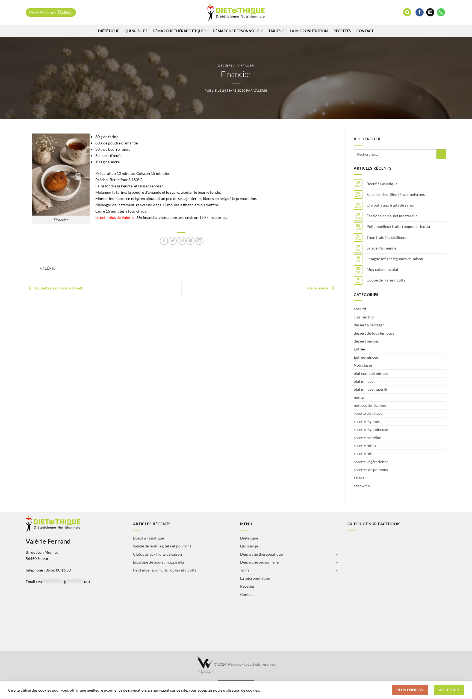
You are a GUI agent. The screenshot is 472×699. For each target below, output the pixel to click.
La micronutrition (309, 31)
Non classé (363, 365)
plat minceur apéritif (371, 389)
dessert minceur (367, 341)
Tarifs (275, 31)
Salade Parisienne (381, 248)
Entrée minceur (367, 357)
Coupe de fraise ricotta (386, 280)
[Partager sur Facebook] (164, 241)
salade (359, 477)
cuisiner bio (364, 317)
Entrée (359, 349)
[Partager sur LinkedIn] (199, 241)
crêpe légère (318, 288)
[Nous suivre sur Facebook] (419, 12)
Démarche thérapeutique (178, 31)
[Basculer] (337, 554)
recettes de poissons (371, 469)
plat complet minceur (372, 373)
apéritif (360, 308)
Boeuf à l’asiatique (382, 184)
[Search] (407, 12)
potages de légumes (370, 405)
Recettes (342, 31)
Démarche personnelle (236, 31)
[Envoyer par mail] (182, 241)
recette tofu (364, 453)
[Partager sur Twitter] (173, 241)
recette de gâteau (368, 413)
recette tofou (365, 445)
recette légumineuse (371, 429)
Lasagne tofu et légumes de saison (395, 259)
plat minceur (364, 381)
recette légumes (367, 421)
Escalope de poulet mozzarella (392, 216)
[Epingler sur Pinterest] (190, 241)
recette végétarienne (371, 461)
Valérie (260, 90)
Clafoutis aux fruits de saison (391, 205)
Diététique (108, 31)
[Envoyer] (441, 154)
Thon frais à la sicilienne (387, 237)
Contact (365, 31)
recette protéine (367, 437)
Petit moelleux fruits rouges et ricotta (398, 226)
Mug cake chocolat (382, 269)
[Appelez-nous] (441, 12)
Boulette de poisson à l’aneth (58, 288)
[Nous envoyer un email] (430, 12)
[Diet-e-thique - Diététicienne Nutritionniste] (236, 12)
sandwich (362, 485)
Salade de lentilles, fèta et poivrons (396, 194)
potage (359, 397)
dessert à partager (236, 65)
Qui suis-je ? (136, 31)
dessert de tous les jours (374, 333)
